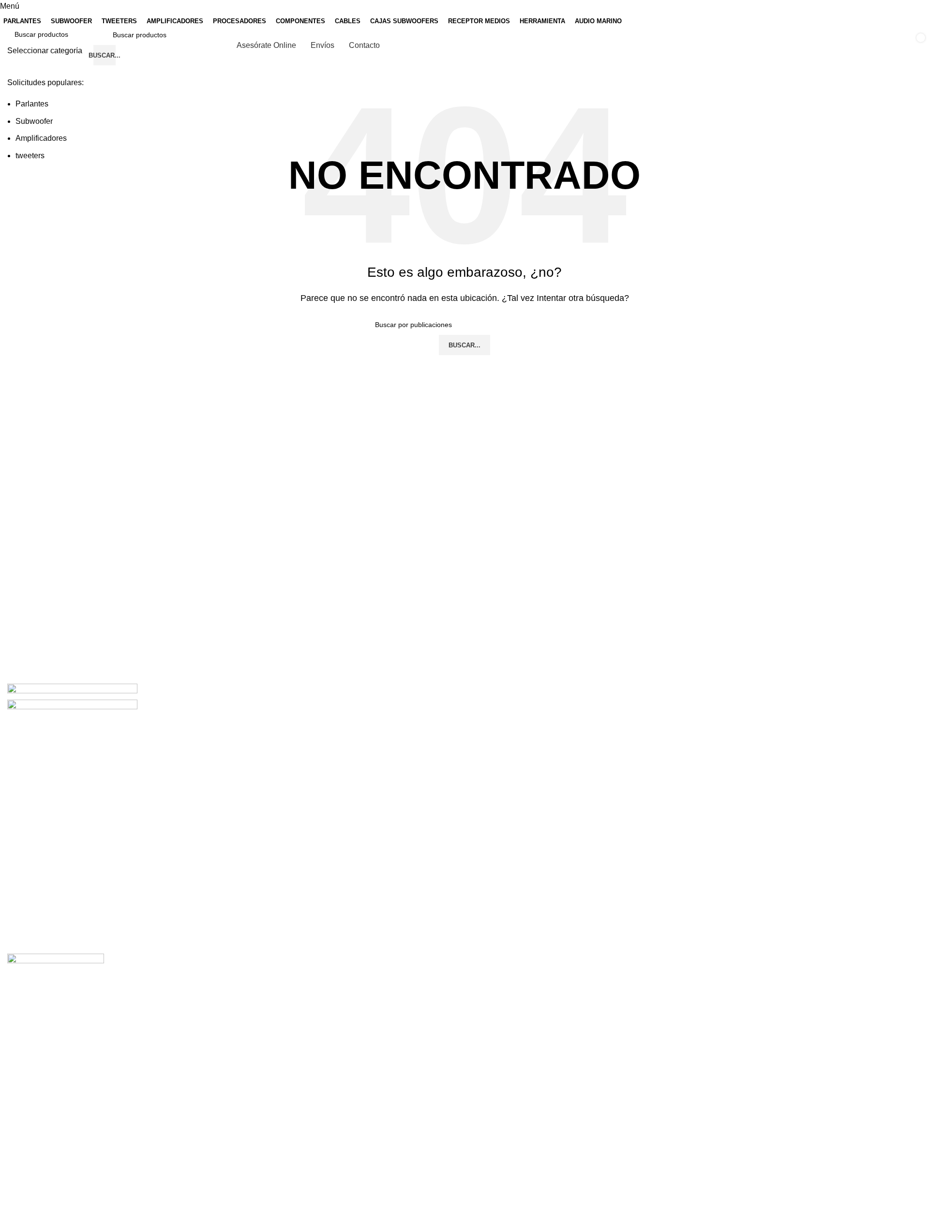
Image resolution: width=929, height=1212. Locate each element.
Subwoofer (34, 121)
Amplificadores (41, 138)
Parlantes (31, 104)
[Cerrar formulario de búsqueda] (12, 12)
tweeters (30, 155)
